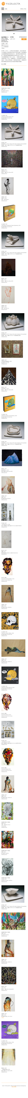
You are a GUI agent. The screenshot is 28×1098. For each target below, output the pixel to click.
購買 (24, 39)
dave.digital (14, 1086)
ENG (21, 8)
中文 (25, 8)
